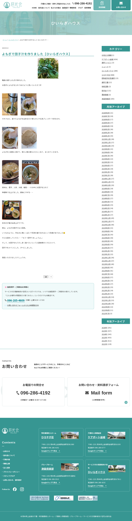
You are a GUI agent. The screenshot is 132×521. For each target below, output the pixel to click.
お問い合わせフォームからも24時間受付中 (23, 305)
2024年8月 (106, 192)
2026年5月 (106, 122)
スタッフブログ (9, 476)
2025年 (104, 331)
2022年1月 (106, 294)
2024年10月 (106, 185)
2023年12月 (106, 218)
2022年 (104, 341)
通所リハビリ (107, 62)
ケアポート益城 (107, 59)
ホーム (5, 40)
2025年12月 (106, 139)
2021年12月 (106, 297)
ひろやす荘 (106, 75)
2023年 (104, 337)
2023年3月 (106, 247)
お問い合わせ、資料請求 (12, 480)
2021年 (104, 344)
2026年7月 (106, 116)
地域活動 (105, 86)
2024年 (104, 334)
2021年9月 (106, 307)
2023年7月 (106, 234)
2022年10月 (106, 264)
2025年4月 (106, 165)
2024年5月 (106, 201)
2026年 (104, 327)
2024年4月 (106, 205)
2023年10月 (106, 224)
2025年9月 (106, 149)
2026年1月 (106, 136)
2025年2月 (106, 172)
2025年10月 (106, 146)
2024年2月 (106, 211)
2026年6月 (106, 119)
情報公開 (6, 463)
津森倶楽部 (106, 99)
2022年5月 (106, 280)
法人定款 (6, 467)
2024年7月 (106, 195)
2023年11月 (106, 221)
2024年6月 (106, 198)
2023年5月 (106, 241)
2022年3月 (106, 287)
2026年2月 (106, 132)
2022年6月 (106, 277)
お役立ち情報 (107, 55)
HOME (34, 7)
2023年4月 (106, 244)
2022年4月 (106, 284)
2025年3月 (106, 169)
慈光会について (44, 7)
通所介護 (105, 82)
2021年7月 (106, 313)
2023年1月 (106, 254)
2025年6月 (106, 159)
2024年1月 (106, 215)
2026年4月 (106, 126)
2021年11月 (106, 300)
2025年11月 (106, 142)
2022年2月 (106, 290)
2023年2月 (106, 251)
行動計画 (6, 459)
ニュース (105, 66)
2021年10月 (106, 303)
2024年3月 (106, 208)
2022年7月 (106, 274)
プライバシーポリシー (11, 472)
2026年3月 (106, 129)
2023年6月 (106, 238)
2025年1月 (106, 175)
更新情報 (105, 94)
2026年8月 (106, 113)
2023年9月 (106, 228)
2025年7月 (106, 155)
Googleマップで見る (49, 451)
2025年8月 (106, 152)
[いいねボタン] (45, 276)
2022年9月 (106, 267)
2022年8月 (106, 270)
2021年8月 (106, 310)
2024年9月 (106, 188)
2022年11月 (106, 261)
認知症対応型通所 (108, 78)
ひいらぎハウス (13, 40)
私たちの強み (56, 7)
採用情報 (87, 7)
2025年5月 (106, 162)
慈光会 (104, 90)
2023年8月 (106, 231)
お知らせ (6, 451)
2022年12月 (106, 257)
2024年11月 (106, 182)
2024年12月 (106, 178)
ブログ (80, 7)
